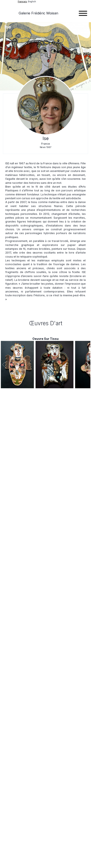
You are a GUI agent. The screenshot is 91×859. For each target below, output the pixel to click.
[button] (87, 364)
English (32, 1)
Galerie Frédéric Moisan (38, 13)
